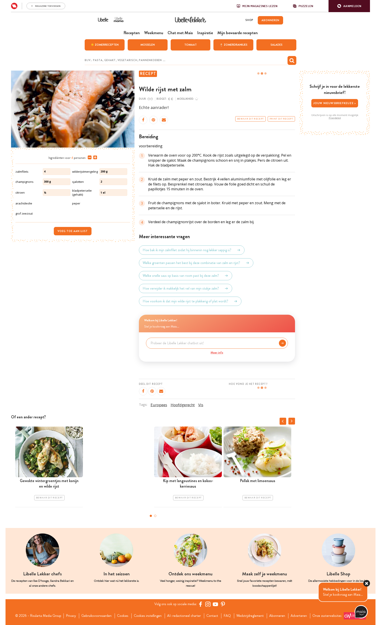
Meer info (217, 352)
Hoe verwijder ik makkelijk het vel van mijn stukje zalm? (181, 288)
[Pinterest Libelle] (223, 604)
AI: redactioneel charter (184, 615)
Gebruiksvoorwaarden (96, 615)
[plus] (94, 157)
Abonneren (277, 615)
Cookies (122, 615)
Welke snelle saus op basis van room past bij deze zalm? (181, 275)
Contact (212, 615)
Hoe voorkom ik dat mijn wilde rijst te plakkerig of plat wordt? (185, 301)
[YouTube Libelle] (215, 604)
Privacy (71, 615)
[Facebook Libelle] (200, 604)
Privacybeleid (335, 118)
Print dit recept (281, 118)
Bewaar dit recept (250, 118)
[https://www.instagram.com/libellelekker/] (208, 604)
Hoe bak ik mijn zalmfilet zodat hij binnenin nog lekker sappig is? (187, 250)
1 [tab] (151, 516)
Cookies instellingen (148, 615)
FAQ (227, 615)
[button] (349, 6)
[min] (89, 157)
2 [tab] (155, 516)
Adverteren (299, 615)
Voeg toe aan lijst (73, 231)
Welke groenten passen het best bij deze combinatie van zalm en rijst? (191, 262)
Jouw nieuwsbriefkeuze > (334, 103)
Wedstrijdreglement (250, 615)
